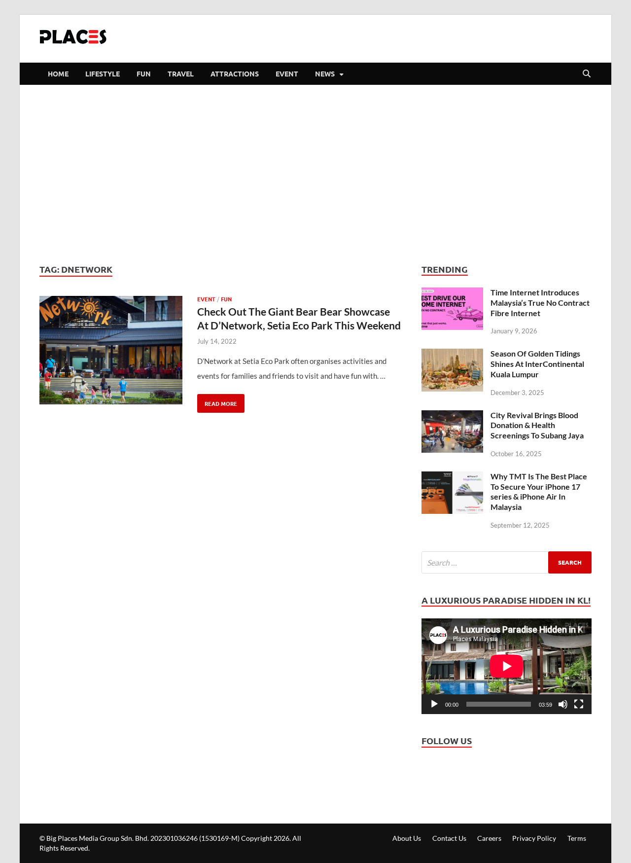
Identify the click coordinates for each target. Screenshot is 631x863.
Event (287, 73)
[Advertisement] (315, 174)
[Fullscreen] (579, 704)
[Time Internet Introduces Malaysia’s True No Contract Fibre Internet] (452, 294)
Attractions (234, 73)
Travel (181, 73)
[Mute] (563, 704)
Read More (217, 400)
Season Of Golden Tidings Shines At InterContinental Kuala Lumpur (537, 364)
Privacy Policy (534, 838)
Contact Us (449, 838)
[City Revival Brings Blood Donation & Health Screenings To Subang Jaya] (452, 417)
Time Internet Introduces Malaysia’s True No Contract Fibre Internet (540, 303)
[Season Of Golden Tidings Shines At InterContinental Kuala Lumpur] (452, 356)
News (325, 73)
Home (58, 73)
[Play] (434, 704)
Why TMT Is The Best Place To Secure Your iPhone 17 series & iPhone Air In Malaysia (539, 491)
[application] (506, 666)
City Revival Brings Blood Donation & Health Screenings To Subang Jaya (537, 425)
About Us (406, 838)
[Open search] (586, 74)
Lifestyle (102, 73)
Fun (144, 73)
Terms (576, 838)
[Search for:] (506, 562)
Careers (489, 838)
